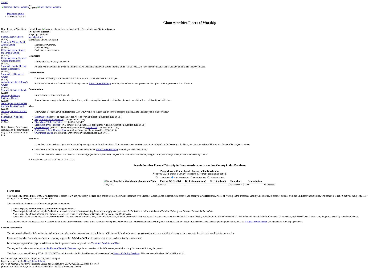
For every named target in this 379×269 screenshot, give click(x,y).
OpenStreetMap (41, 127)
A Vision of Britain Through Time (50, 130)
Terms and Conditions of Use (105, 243)
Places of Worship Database (126, 253)
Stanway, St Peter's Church (14, 90)
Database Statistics (15, 13)
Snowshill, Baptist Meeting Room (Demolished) (14, 67)
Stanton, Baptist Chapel (12, 36)
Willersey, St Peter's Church (14, 111)
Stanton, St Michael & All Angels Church (13, 43)
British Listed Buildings (100, 83)
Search (4, 2)
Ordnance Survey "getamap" (47, 125)
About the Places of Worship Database (58, 248)
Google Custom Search (256, 221)
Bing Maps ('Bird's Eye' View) (48, 122)
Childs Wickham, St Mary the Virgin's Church (13, 51)
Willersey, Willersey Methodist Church (10, 96)
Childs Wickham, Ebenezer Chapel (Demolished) (14, 59)
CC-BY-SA (91, 127)
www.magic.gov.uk (43, 133)
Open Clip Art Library (34, 261)
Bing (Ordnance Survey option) (49, 119)
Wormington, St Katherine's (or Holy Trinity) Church (14, 104)
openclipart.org (36, 37)
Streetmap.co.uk (42, 117)
